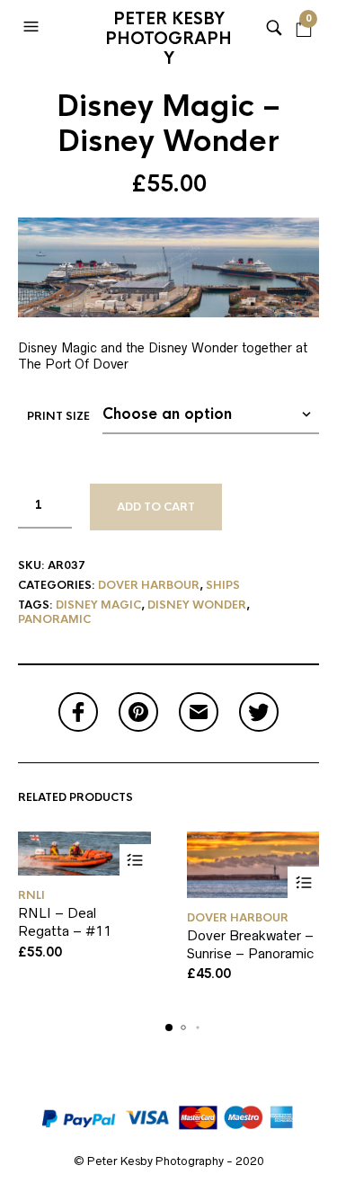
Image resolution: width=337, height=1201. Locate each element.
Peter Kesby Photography (168, 31)
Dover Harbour (149, 585)
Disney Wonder (196, 605)
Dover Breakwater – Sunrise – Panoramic (250, 944)
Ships (223, 585)
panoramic (54, 619)
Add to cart (156, 507)
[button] (33, 27)
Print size (58, 416)
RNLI (31, 895)
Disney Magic (98, 605)
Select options (135, 860)
